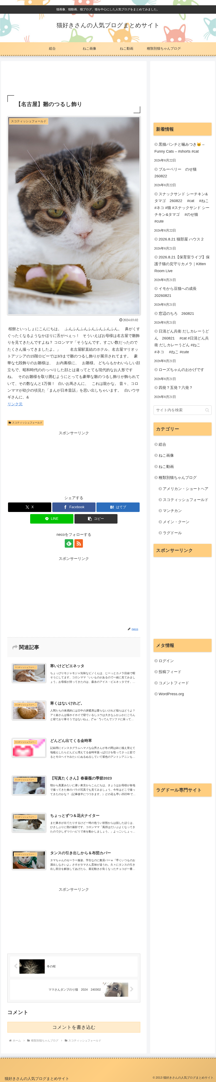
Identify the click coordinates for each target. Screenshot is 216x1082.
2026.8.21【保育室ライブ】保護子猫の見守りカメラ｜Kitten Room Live (182, 264)
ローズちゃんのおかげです (181, 370)
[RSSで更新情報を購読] (78, 543)
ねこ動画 (166, 466)
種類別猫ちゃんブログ (178, 477)
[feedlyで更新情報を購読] (69, 543)
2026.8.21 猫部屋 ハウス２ (181, 239)
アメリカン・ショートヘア (185, 489)
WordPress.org (171, 694)
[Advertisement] (73, 79)
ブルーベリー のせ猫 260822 (177, 172)
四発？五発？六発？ (176, 388)
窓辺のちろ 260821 (176, 313)
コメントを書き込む (74, 1027)
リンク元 (15, 404)
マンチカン (172, 511)
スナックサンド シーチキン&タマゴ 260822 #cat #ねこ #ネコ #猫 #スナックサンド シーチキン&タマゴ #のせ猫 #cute (181, 208)
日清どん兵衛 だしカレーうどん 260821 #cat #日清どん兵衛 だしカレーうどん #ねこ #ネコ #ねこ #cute (181, 341)
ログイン (166, 661)
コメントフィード (174, 683)
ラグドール (172, 533)
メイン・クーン (176, 522)
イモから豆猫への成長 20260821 (177, 291)
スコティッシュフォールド (27, 422)
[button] (96, 519)
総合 (162, 444)
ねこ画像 (166, 455)
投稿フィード (170, 672)
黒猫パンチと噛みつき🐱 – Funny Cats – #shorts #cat (179, 147)
